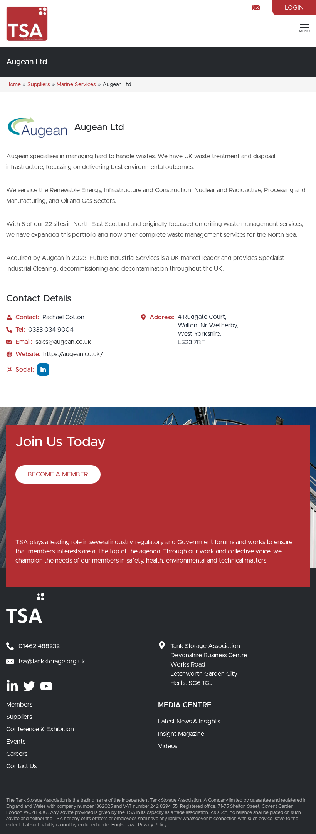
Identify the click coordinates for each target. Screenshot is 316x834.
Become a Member (58, 474)
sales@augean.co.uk (63, 342)
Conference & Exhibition (40, 729)
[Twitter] (29, 686)
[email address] (257, 8)
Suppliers (38, 84)
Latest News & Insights (189, 721)
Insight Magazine (181, 734)
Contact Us (21, 766)
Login (294, 8)
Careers (16, 754)
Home (13, 84)
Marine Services (76, 84)
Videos (167, 746)
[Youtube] (46, 686)
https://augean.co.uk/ (73, 354)
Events (15, 742)
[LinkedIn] (12, 686)
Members (19, 705)
